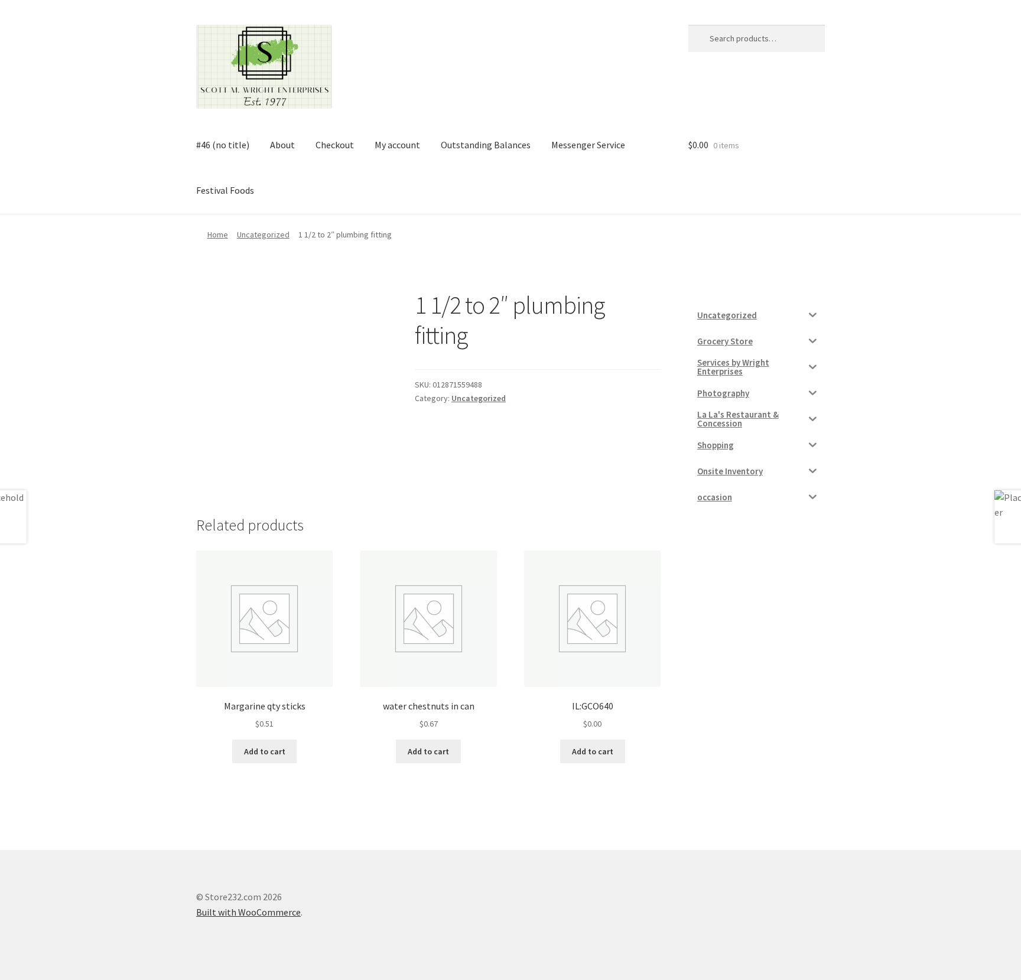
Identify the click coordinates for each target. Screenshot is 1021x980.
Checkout (335, 145)
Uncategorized (263, 234)
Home (217, 234)
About (282, 145)
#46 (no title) (222, 145)
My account (397, 145)
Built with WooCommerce (248, 912)
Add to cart (264, 751)
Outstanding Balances (486, 145)
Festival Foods (225, 190)
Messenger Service (588, 145)
